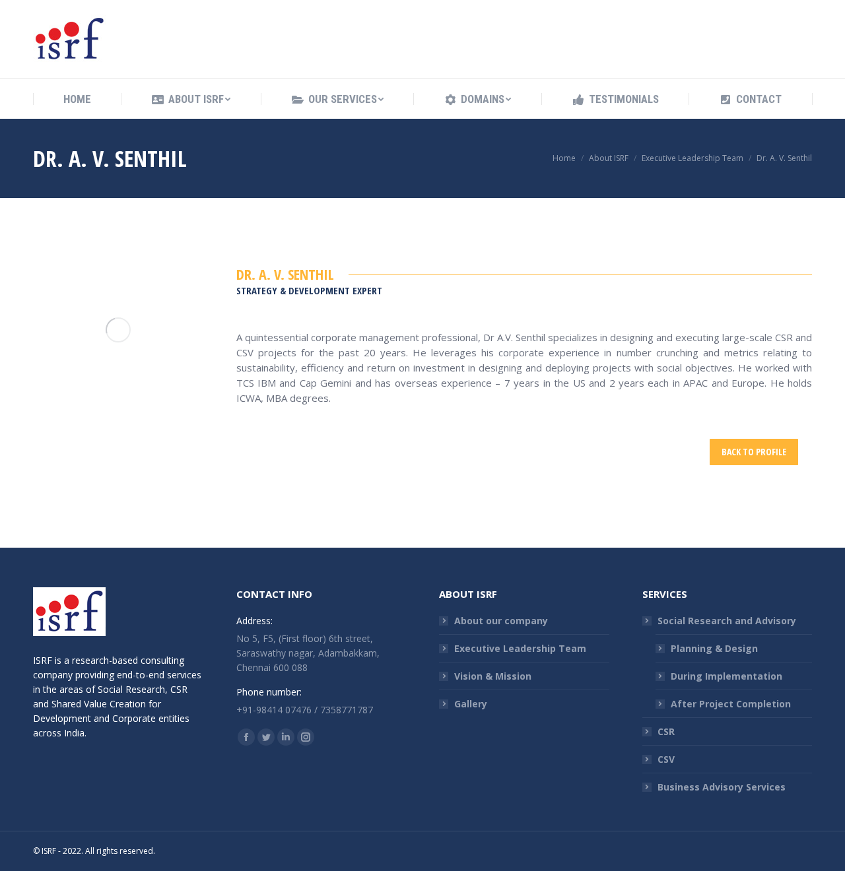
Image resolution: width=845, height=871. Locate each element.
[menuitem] (77, 99)
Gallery (470, 703)
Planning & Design (714, 648)
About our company (501, 620)
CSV (666, 759)
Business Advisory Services (722, 787)
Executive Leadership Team (520, 648)
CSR (666, 731)
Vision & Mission (492, 676)
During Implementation (726, 676)
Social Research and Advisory (727, 620)
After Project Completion (731, 703)
